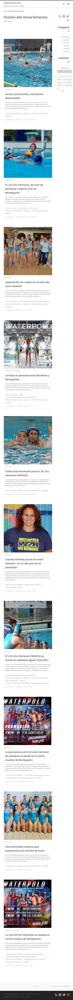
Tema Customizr (26, 996)
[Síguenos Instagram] (68, 20)
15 (68, 79)
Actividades (65, 37)
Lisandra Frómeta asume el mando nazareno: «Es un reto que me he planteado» (24, 563)
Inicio (5, 11)
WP (12, 996)
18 (60, 82)
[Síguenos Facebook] (63, 16)
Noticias (66, 52)
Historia (66, 49)
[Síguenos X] (67, 16)
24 (58, 85)
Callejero (65, 40)
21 (66, 82)
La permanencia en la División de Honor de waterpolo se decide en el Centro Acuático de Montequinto (27, 756)
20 (64, 82)
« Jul (62, 90)
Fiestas (66, 46)
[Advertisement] (38, 33)
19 (62, 82)
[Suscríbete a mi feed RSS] (60, 16)
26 (62, 85)
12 (62, 79)
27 (64, 85)
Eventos (66, 43)
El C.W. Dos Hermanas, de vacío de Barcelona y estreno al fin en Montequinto (24, 188)
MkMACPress (11, 119)
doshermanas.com (14, 994)
